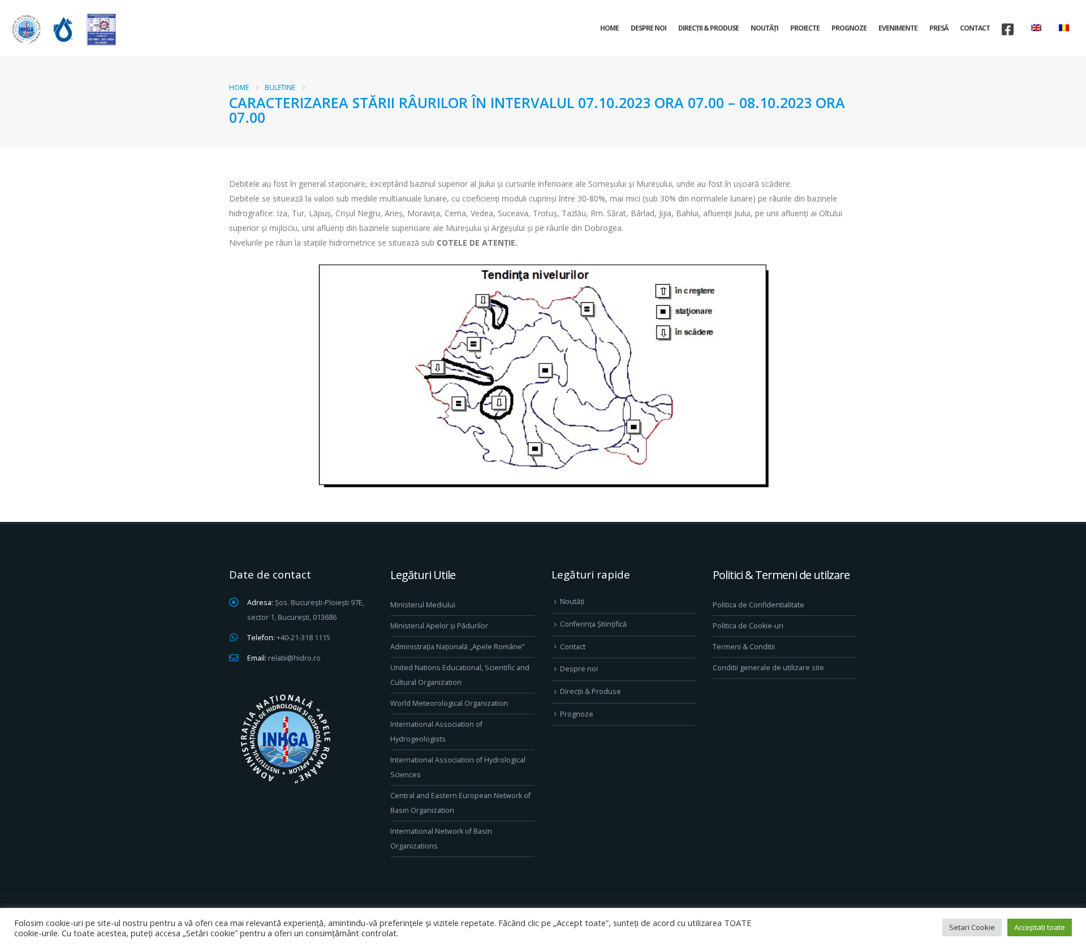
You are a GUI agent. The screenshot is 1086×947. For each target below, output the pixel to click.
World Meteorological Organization (449, 703)
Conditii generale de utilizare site (768, 667)
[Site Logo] (62, 29)
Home (609, 28)
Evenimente (897, 28)
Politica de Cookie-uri (748, 626)
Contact (975, 28)
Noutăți (764, 28)
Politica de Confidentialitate (758, 605)
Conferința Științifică (593, 624)
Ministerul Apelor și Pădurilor (439, 626)
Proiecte (805, 28)
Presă (938, 28)
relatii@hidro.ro (294, 658)
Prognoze (849, 28)
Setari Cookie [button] (972, 927)
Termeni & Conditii (744, 647)
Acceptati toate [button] (1039, 927)
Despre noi (648, 28)
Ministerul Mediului (422, 605)
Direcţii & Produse (708, 28)
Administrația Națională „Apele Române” (457, 647)
